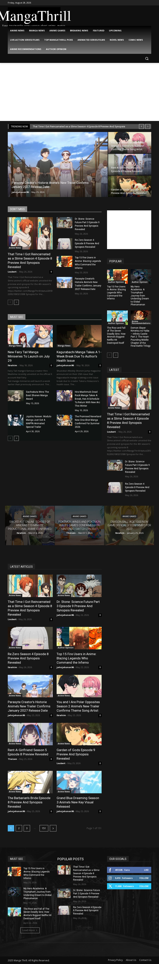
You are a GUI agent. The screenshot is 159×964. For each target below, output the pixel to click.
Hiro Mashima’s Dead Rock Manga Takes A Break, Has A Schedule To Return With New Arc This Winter (87, 399)
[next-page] (16, 302)
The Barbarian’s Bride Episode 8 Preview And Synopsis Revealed (29, 802)
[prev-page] (10, 302)
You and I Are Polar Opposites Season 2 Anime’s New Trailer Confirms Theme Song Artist (78, 706)
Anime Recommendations (141, 322)
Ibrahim (12, 365)
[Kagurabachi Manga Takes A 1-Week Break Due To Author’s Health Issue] (79, 336)
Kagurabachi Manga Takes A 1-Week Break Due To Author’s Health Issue (79, 356)
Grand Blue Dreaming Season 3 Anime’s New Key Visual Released (78, 802)
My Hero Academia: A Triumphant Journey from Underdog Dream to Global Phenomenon (140, 295)
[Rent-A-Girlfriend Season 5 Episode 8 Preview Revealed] (129, 164)
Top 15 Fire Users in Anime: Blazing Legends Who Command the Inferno (116, 292)
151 (44, 828)
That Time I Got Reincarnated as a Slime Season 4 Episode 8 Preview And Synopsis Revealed (30, 260)
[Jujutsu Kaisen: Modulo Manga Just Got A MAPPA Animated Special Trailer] (15, 420)
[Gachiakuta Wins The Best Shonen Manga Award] (15, 395)
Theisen (12, 758)
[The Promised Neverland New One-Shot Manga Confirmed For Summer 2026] (64, 420)
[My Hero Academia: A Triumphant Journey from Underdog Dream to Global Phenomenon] (141, 276)
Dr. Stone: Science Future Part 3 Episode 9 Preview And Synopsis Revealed (78, 606)
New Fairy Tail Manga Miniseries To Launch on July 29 (29, 356)
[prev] (141, 126)
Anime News (15, 247)
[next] (147, 126)
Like (146, 869)
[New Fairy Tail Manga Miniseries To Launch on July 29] (30, 336)
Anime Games (29, 517)
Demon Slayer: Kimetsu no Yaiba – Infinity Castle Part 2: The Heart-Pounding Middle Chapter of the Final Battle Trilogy (140, 336)
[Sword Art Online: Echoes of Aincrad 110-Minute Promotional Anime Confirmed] (29, 525)
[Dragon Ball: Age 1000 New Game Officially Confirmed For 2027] (129, 525)
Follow (144, 878)
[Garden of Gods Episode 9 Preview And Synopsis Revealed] (129, 186)
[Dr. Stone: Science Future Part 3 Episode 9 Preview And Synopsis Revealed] (64, 222)
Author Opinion (116, 282)
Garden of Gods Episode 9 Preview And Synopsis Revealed (76, 754)
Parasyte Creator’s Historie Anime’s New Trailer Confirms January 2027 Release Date (29, 706)
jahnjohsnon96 (20, 192)
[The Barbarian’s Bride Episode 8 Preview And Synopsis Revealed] (30, 782)
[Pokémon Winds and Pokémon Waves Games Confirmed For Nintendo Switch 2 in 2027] (79, 525)
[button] (146, 58)
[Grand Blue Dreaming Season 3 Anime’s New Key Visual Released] (79, 782)
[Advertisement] (79, 92)
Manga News (15, 345)
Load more (28, 930)
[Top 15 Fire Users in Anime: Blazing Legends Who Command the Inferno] (64, 261)
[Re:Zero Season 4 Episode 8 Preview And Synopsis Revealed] (64, 243)
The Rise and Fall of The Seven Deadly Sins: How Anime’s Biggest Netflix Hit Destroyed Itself (116, 335)
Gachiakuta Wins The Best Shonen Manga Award (37, 395)
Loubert (12, 271)
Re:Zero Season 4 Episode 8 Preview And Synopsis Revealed (87, 243)
